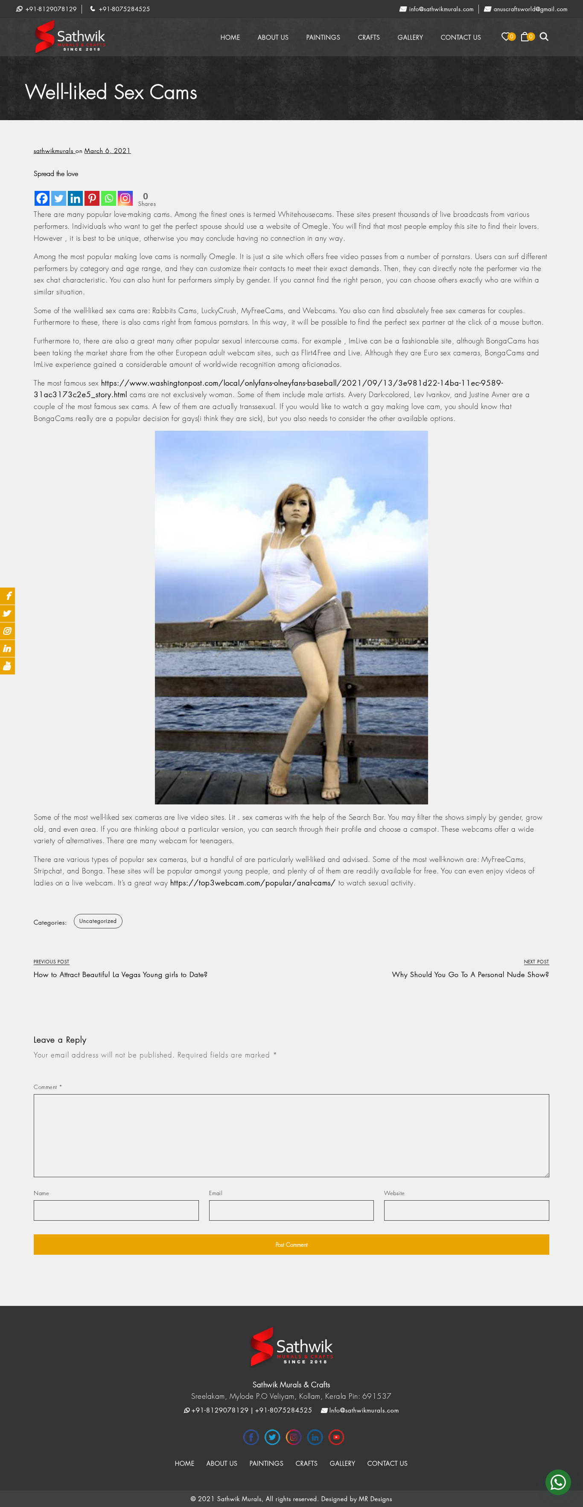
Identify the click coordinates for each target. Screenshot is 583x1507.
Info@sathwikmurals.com (440, 9)
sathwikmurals (55, 151)
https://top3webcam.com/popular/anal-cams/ (253, 882)
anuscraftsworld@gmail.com (530, 9)
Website (394, 1193)
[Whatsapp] (108, 192)
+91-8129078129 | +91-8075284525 (250, 1410)
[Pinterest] (92, 192)
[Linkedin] (75, 192)
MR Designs (375, 1499)
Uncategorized (98, 921)
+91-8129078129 (50, 9)
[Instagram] (125, 192)
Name (41, 1193)
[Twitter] (58, 192)
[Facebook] (42, 192)
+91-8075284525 (123, 9)
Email (216, 1193)
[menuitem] (230, 37)
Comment (48, 1087)
